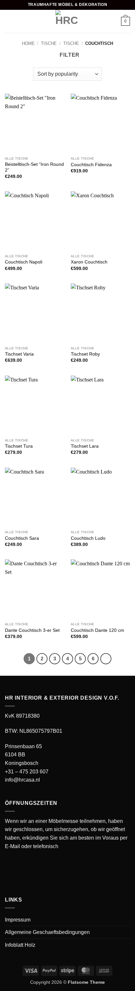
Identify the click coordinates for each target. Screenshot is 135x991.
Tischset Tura (19, 446)
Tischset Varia (19, 354)
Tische (49, 43)
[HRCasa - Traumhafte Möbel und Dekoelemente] (67, 21)
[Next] (105, 658)
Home (28, 43)
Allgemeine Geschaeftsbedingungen (47, 932)
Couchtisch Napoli (23, 262)
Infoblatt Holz (20, 945)
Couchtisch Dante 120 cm (97, 630)
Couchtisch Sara (22, 538)
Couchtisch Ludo (88, 538)
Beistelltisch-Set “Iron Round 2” (34, 167)
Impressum (17, 920)
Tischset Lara (85, 446)
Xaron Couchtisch (89, 262)
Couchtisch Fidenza (91, 164)
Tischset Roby (85, 354)
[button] (9, 21)
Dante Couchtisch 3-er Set (32, 630)
